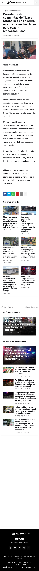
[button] (2, 2)
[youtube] (19, 548)
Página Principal (8, 10)
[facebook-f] (10, 548)
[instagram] (24, 548)
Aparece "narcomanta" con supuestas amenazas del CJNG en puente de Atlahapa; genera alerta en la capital (10, 284)
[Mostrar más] (25, 194)
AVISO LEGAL (31, 567)
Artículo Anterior (7, 307)
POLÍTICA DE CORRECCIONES (13, 567)
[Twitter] (9, 194)
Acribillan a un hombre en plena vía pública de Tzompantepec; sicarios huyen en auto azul (25, 383)
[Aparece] (11, 270)
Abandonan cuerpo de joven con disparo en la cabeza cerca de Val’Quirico (28, 281)
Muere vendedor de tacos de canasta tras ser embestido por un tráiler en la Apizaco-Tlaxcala (10, 222)
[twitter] (15, 548)
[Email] (21, 194)
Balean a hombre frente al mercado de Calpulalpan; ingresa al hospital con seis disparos (18, 324)
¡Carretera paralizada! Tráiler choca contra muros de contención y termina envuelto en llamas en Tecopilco (28, 224)
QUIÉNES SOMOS (14, 562)
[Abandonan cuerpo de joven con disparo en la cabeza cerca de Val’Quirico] (28, 270)
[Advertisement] (19, 459)
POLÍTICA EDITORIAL (19, 565)
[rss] (28, 548)
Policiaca (18, 10)
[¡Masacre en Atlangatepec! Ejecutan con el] (28, 241)
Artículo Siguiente (31, 307)
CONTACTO (27, 562)
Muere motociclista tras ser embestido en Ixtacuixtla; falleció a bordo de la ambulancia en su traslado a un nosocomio (25, 425)
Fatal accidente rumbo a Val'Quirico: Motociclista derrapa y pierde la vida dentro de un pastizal (10, 254)
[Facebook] (5, 194)
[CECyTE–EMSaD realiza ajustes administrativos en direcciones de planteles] (8, 370)
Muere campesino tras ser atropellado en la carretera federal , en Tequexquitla (17, 354)
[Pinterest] (17, 194)
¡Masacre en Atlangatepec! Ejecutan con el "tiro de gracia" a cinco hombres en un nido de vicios (28, 253)
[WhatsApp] (13, 194)
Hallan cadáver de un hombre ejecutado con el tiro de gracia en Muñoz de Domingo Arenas (25, 410)
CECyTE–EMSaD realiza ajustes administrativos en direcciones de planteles (25, 371)
